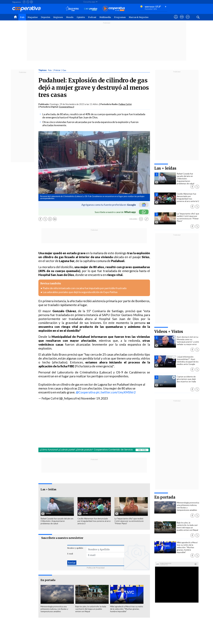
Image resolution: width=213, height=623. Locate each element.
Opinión (81, 17)
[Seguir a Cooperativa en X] (27, 2)
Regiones (58, 17)
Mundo (69, 17)
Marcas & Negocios (138, 17)
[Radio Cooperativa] (114, 9)
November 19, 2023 (94, 398)
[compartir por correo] (141, 219)
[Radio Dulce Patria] (72, 8)
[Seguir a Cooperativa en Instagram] (31, 2)
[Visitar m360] (182, 19)
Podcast (92, 17)
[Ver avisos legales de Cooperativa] (176, 19)
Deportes (45, 17)
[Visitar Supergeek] (188, 19)
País (22, 17)
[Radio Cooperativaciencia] (91, 8)
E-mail (70, 554)
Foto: (43, 134)
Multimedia (105, 17)
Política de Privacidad (95, 568)
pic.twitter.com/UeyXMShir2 (116, 392)
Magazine (33, 17)
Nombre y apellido (75, 548)
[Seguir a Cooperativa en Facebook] (24, 2)
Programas (120, 17)
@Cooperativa (85, 392)
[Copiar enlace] (146, 219)
